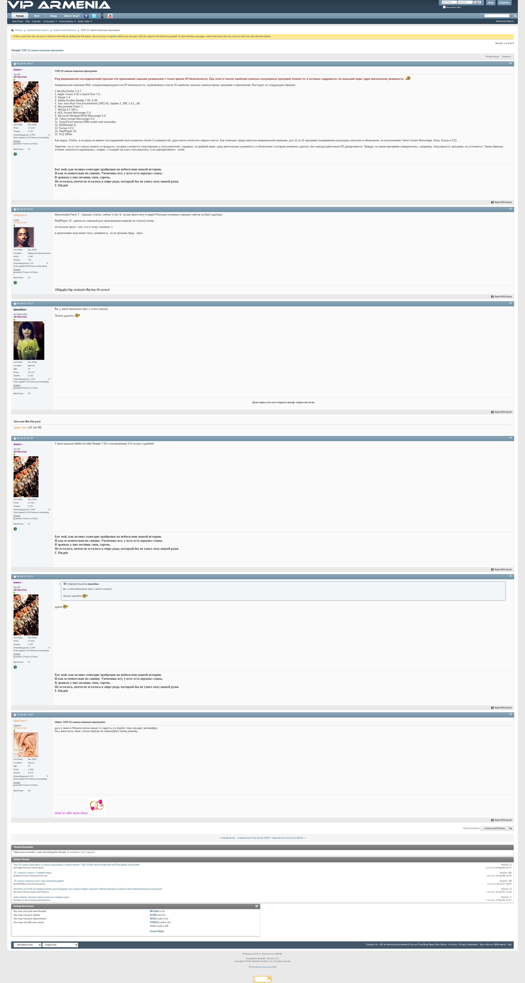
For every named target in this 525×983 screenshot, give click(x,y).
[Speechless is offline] (29, 340)
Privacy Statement (468, 944)
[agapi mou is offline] (26, 744)
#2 (510, 209)
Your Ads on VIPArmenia (493, 944)
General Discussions (38, 30)
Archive (453, 944)
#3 (510, 303)
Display (505, 57)
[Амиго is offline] (26, 101)
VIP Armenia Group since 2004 (263, 967)
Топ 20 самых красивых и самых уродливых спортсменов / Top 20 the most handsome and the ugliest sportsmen (76, 864)
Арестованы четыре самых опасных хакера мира (41, 897)
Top (510, 828)
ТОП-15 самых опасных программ (42, 50)
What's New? (71, 16)
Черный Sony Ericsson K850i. (288, 838)
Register (505, 2)
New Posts (17, 21)
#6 (510, 714)
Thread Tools (491, 57)
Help (490, 2)
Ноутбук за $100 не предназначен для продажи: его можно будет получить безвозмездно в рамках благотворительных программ (88, 889)
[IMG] (153, 918)
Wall (36, 16)
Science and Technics (65, 30)
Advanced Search (505, 21)
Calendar (36, 21)
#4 (510, 438)
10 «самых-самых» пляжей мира (32, 872)
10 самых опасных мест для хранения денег (39, 881)
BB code (154, 911)
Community (48, 21)
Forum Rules (157, 931)
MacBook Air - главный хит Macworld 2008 (245, 838)
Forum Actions (66, 21)
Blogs (53, 16)
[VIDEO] (154, 922)
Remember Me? (453, 7)
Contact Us (372, 944)
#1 (510, 63)
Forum (20, 16)
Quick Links (84, 21)
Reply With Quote (503, 202)
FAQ (27, 21)
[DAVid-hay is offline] (24, 237)
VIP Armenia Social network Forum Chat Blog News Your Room (413, 944)
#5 (510, 576)
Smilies (154, 915)
